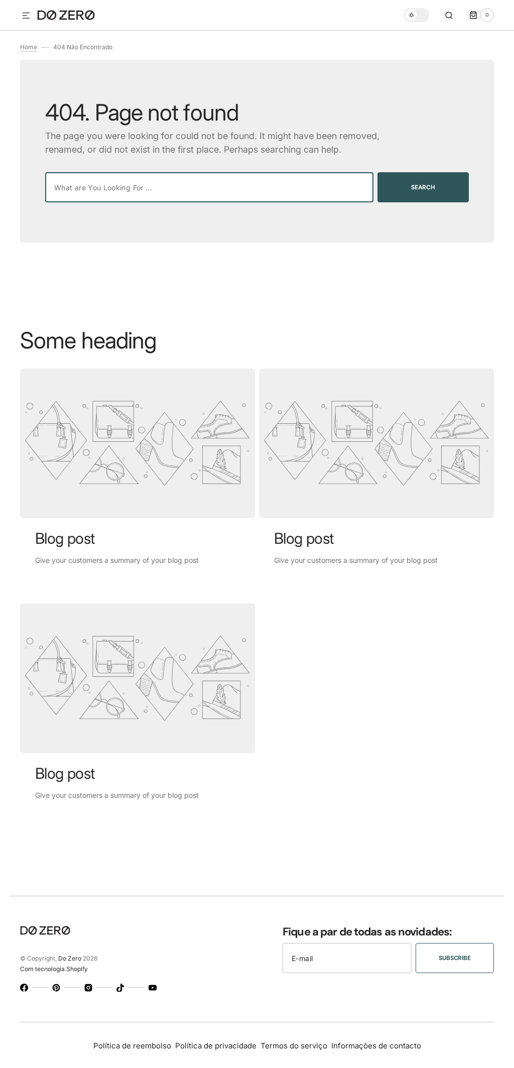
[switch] (416, 15)
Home (28, 47)
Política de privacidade (215, 1045)
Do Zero (69, 958)
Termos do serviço (294, 1045)
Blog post (65, 538)
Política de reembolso (132, 1045)
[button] (26, 16)
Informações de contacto (376, 1045)
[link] (137, 443)
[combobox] (209, 187)
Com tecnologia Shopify (54, 969)
